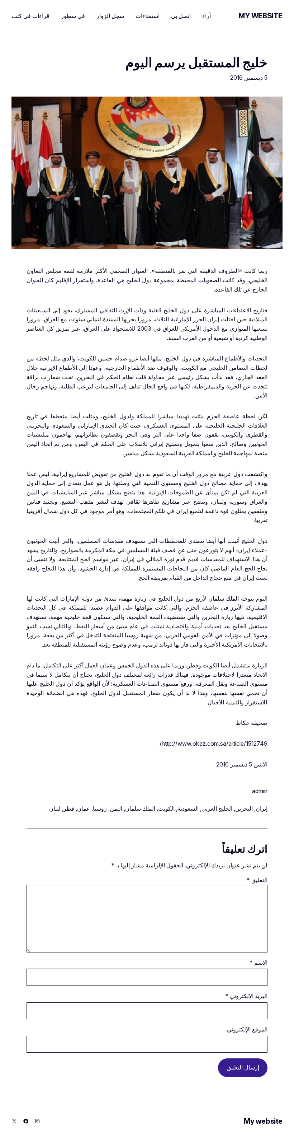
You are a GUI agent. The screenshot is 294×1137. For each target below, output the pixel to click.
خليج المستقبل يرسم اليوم (196, 62)
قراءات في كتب (30, 15)
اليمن (116, 808)
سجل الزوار (110, 15)
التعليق (257, 880)
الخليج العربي (216, 808)
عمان (83, 808)
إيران (261, 808)
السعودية (188, 808)
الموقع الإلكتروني (247, 1029)
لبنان (55, 808)
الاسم (258, 962)
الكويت (166, 808)
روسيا (100, 808)
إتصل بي (181, 15)
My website (260, 15)
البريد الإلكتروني (246, 995)
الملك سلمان (140, 808)
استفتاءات (148, 15)
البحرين (244, 808)
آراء (206, 15)
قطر (68, 808)
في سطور (73, 15)
